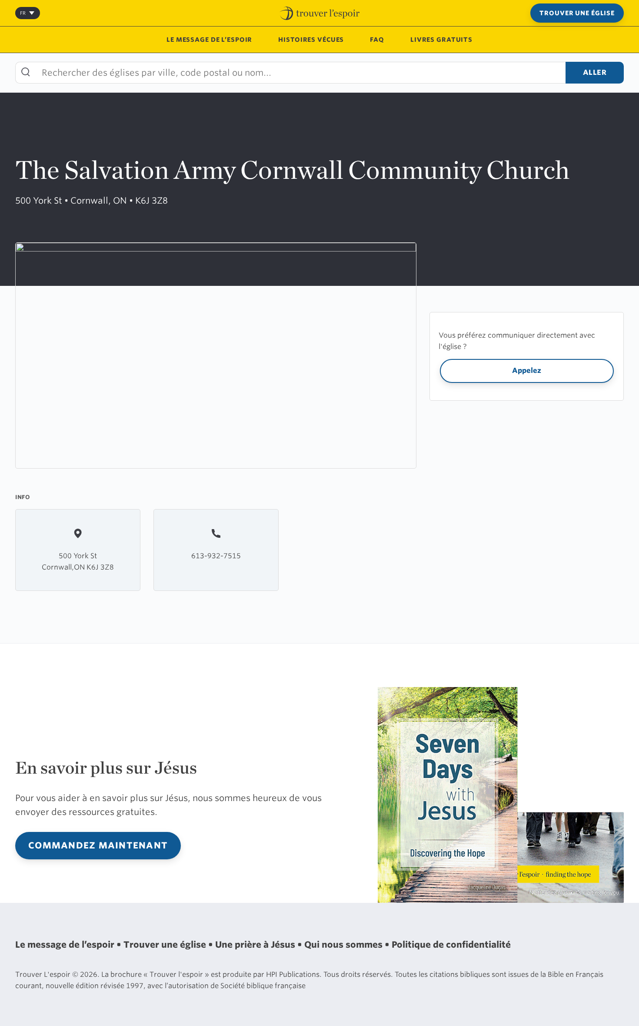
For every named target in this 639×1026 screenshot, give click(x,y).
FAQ (377, 39)
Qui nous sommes (344, 944)
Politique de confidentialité (451, 944)
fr (23, 13)
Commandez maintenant (98, 845)
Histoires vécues (311, 39)
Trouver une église (577, 13)
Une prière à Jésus (256, 944)
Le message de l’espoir (209, 39)
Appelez (526, 370)
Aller (595, 72)
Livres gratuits (441, 39)
